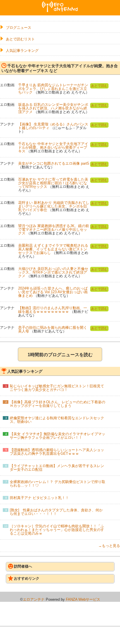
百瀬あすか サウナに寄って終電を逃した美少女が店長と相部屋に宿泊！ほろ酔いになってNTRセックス (53, 183)
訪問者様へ (23, 566)
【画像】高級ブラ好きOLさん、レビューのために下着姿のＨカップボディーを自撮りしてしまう (57, 404)
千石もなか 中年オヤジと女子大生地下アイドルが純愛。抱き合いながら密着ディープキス (53, 147)
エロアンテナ (60, 3)
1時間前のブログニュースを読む (60, 354)
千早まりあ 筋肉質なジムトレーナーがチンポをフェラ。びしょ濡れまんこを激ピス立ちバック (53, 88)
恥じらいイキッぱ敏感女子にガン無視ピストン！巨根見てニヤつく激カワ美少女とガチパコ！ (57, 388)
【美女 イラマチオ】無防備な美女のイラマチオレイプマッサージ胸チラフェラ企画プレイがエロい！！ (57, 436)
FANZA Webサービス (83, 599)
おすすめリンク (26, 578)
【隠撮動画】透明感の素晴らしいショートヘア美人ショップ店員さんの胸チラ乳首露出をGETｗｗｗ (57, 452)
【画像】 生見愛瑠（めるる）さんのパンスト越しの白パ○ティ (53, 126)
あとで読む (99, 86)
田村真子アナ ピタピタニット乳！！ (39, 498)
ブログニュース (18, 27)
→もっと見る (109, 546)
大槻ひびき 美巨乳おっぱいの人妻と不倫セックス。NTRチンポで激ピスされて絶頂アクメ (53, 272)
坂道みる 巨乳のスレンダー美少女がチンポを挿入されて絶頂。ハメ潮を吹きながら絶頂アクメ (53, 108)
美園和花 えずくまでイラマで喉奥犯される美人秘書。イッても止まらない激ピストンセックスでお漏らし (53, 249)
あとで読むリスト (20, 39)
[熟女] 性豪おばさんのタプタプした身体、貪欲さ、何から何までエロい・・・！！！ (56, 512)
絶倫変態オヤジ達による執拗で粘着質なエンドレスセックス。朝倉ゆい (57, 420)
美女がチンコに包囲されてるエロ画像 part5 (53, 163)
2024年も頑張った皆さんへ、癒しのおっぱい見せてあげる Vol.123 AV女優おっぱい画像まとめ (53, 292)
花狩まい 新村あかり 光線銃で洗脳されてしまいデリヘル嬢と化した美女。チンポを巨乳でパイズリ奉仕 (53, 206)
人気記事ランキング (22, 50)
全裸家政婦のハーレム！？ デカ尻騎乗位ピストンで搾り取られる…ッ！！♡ (57, 484)
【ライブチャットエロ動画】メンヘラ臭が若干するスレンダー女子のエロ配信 (57, 468)
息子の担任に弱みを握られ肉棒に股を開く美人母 (52, 329)
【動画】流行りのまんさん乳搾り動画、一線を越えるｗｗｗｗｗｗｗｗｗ (52, 310)
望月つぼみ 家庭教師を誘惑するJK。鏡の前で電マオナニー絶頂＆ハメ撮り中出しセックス (53, 229)
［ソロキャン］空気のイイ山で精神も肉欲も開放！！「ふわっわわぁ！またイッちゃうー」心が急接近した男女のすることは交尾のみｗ (57, 529)
